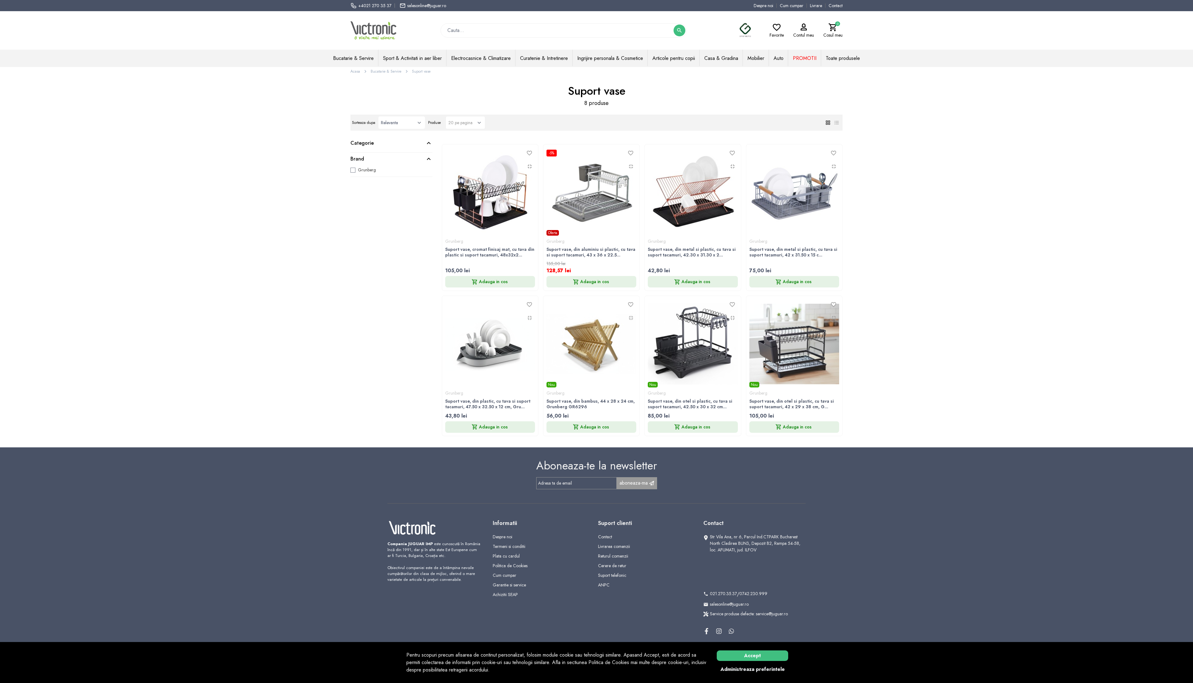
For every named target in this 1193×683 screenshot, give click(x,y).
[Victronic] (373, 30)
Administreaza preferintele (752, 669)
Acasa (355, 71)
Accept (752, 655)
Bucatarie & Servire (386, 71)
